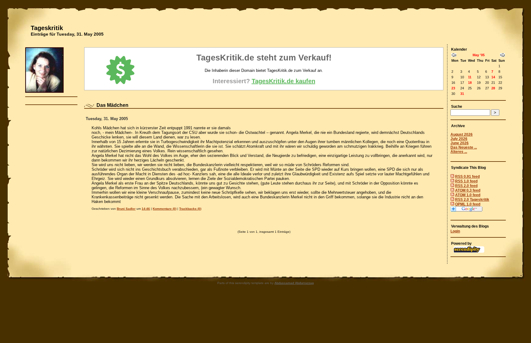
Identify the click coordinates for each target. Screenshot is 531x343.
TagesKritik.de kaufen (283, 81)
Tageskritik (47, 28)
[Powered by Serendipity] (469, 251)
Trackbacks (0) (190, 208)
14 (493, 77)
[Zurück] (453, 55)
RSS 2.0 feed (466, 186)
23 (453, 88)
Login (455, 231)
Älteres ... (458, 152)
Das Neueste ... (463, 147)
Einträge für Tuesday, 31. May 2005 (67, 34)
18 (470, 82)
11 (469, 77)
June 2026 (459, 143)
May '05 (479, 55)
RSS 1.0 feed (466, 181)
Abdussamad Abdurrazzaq (294, 283)
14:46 (146, 208)
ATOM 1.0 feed (467, 195)
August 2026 (461, 134)
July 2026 (458, 139)
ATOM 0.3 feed (467, 190)
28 (493, 88)
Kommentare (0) (164, 208)
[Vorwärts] (502, 55)
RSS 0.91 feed (467, 176)
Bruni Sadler (126, 208)
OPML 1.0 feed (467, 204)
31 (462, 93)
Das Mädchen (112, 105)
